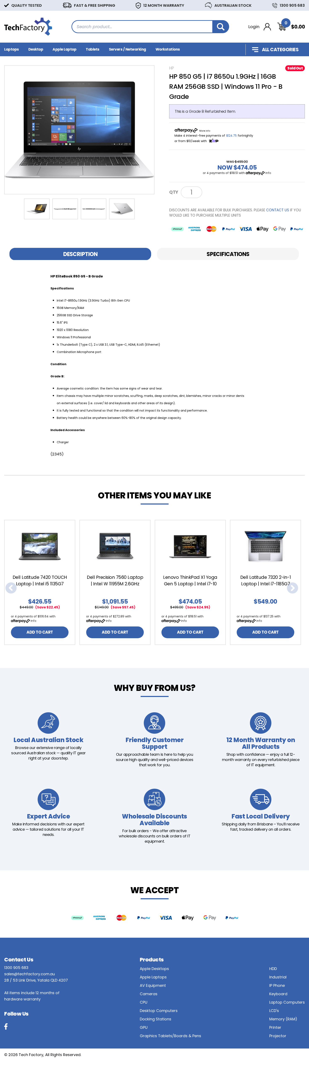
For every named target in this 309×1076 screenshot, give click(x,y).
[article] (41, 582)
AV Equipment (153, 985)
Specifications (228, 254)
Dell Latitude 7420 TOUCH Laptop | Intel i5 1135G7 (40, 580)
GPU (144, 1027)
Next (292, 588)
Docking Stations (155, 1019)
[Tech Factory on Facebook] (6, 1026)
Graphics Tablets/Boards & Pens (170, 1035)
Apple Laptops (153, 977)
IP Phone (277, 985)
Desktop (35, 49)
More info (204, 130)
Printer (275, 1027)
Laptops (11, 49)
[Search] (220, 26)
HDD (273, 968)
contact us (277, 210)
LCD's (274, 1010)
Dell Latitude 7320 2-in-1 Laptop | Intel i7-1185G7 (265, 580)
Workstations (168, 49)
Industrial (278, 977)
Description (80, 254)
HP (171, 68)
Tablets (92, 49)
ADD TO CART (39, 632)
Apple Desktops (154, 968)
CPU (143, 1002)
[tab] (80, 254)
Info (268, 173)
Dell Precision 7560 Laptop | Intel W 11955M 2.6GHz (115, 580)
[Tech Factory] (28, 26)
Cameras (148, 993)
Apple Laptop (64, 49)
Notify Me (219, 192)
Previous (11, 588)
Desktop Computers (159, 1010)
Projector (277, 1035)
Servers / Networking (127, 49)
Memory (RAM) (283, 1019)
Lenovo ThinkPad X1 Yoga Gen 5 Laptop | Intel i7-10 (190, 580)
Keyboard (278, 993)
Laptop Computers (287, 1002)
